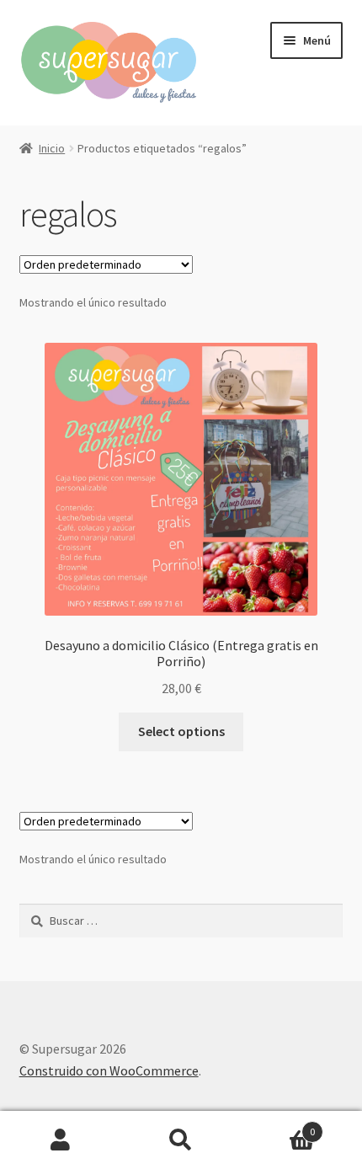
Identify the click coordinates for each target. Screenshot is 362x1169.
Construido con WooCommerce (109, 1070)
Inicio (52, 148)
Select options (181, 731)
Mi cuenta (60, 1140)
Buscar (180, 1140)
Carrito (279, 1125)
